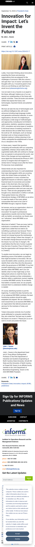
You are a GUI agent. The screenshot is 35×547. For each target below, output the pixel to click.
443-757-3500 (12, 458)
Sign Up (17, 411)
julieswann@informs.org (18, 88)
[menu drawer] (32, 2)
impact (23, 384)
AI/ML (29, 384)
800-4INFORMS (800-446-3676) (17, 462)
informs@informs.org (12, 469)
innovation (17, 384)
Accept (17, 533)
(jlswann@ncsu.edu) (10, 348)
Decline (17, 539)
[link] (8, 42)
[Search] (27, 2)
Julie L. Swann (9, 37)
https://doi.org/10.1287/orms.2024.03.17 (15, 51)
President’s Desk (22, 11)
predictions (5, 386)
